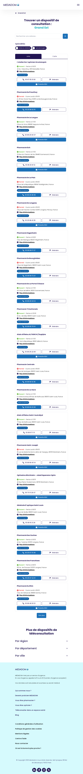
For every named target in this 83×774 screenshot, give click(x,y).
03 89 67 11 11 (30, 433)
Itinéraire (55, 80)
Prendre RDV (42, 84)
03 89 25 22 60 (30, 352)
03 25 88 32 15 (30, 110)
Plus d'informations (27, 71)
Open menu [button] (78, 5)
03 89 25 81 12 (30, 165)
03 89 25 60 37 (30, 135)
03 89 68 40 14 (30, 463)
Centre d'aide (20, 738)
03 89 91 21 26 (30, 523)
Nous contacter (21, 743)
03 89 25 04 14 (30, 301)
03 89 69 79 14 (30, 326)
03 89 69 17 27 (30, 250)
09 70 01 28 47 (30, 493)
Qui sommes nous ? (23, 690)
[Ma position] (65, 36)
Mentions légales (22, 734)
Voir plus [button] (41, 615)
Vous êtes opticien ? (23, 705)
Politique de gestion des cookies (28, 729)
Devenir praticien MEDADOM (26, 695)
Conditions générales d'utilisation (29, 724)
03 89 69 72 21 (30, 276)
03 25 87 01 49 (30, 553)
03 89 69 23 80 (30, 407)
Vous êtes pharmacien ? (25, 700)
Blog (17, 715)
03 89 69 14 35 (30, 382)
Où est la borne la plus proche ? (28, 748)
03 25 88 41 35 (30, 220)
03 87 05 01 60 (30, 80)
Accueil (15, 13)
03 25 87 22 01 (30, 578)
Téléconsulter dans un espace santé (30, 710)
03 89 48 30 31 (30, 603)
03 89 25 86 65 (30, 195)
